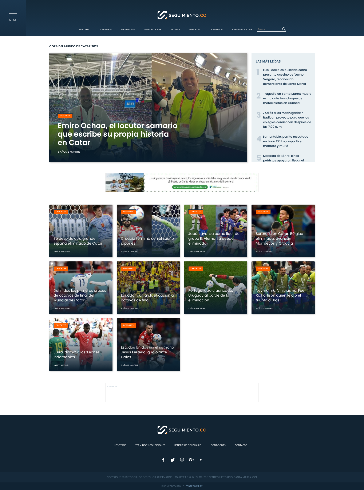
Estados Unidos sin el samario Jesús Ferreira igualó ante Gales (147, 352)
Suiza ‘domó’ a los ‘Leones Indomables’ (77, 355)
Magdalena (128, 29)
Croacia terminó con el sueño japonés (147, 241)
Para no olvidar (242, 29)
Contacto (241, 445)
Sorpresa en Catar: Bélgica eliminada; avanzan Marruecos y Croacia (279, 238)
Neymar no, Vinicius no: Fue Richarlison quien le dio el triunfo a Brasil (280, 295)
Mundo (175, 29)
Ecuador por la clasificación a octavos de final (147, 298)
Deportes (194, 29)
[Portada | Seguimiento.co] (182, 15)
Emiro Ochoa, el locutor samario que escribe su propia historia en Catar (118, 134)
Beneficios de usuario (187, 445)
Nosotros (120, 445)
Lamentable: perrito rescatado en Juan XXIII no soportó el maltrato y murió (285, 141)
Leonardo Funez (193, 486)
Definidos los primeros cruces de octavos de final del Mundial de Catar (80, 295)
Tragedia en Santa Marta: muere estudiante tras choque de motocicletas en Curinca (287, 98)
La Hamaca (216, 29)
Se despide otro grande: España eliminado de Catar (78, 241)
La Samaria (105, 29)
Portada (84, 29)
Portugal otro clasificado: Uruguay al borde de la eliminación (210, 295)
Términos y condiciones (150, 445)
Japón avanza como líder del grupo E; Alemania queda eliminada (214, 238)
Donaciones (218, 445)
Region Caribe (153, 29)
